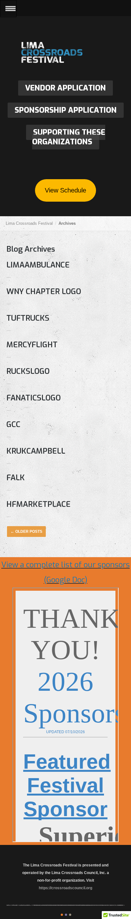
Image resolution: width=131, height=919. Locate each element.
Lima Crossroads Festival (65, 53)
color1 (62, 915)
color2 (66, 915)
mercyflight (32, 345)
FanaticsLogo (33, 398)
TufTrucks (27, 318)
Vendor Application (65, 88)
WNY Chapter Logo (43, 291)
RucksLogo (28, 371)
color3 (70, 915)
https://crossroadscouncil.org (65, 888)
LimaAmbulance (38, 265)
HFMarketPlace (38, 504)
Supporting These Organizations (68, 137)
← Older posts (26, 531)
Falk (15, 478)
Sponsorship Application (66, 110)
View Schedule (65, 190)
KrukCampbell (35, 451)
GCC (13, 424)
